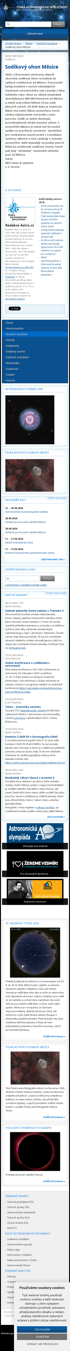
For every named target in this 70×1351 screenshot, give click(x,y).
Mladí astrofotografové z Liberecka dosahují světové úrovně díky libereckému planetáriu (51, 266)
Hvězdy (10, 340)
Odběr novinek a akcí (20, 569)
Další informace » (54, 1036)
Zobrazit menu (35, 33)
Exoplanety (12, 345)
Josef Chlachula (13, 702)
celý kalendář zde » (53, 559)
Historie (10, 380)
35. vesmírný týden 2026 (22, 923)
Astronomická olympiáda (21, 1212)
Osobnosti (12, 369)
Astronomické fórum (18, 1265)
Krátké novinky (16, 595)
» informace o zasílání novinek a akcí (26, 584)
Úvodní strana (13, 43)
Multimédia (12, 363)
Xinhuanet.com (17, 647)
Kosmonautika (14, 328)
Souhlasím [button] (42, 1329)
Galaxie (11, 1281)
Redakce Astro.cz (19, 225)
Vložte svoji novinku (56, 592)
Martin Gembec (13, 606)
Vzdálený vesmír (15, 351)
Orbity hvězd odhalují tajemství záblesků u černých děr (52, 233)
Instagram (10, 276)
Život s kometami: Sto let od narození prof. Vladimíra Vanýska (52, 209)
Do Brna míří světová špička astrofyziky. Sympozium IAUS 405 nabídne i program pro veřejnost (52, 247)
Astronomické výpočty (19, 1244)
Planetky (12, 1287)
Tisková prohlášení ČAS (20, 1202)
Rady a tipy (13, 1249)
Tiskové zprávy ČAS (18, 1207)
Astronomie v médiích (19, 1254)
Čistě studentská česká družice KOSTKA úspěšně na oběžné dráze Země (53, 221)
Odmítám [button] (42, 1337)
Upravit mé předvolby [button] (42, 1344)
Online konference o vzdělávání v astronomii (27, 664)
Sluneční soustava (46, 43)
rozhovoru (19, 718)
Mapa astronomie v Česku (22, 1260)
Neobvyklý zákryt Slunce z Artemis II (29, 777)
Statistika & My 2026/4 (32, 710)
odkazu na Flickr (45, 807)
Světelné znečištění (17, 357)
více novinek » (56, 816)
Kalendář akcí (15, 500)
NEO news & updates (19, 163)
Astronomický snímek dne (24, 389)
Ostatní (10, 374)
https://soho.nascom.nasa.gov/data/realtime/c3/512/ (35, 762)
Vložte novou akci (57, 497)
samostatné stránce (15, 298)
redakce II (10, 59)
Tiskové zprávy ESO (18, 1217)
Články (29, 43)
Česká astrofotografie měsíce (27, 452)
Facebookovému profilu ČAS (19, 267)
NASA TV (12, 1228)
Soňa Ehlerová (12, 658)
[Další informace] (35, 952)
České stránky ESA (17, 1222)
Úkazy (9, 322)
